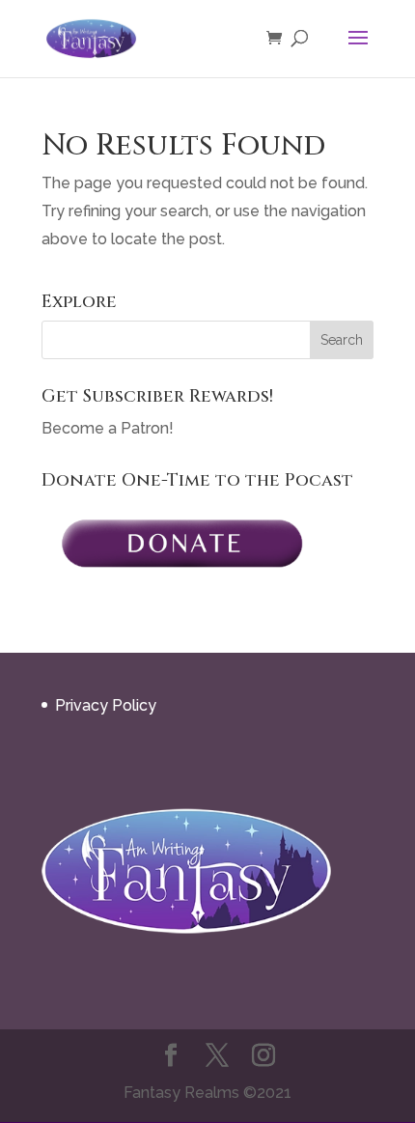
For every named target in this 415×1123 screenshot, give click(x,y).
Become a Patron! (108, 428)
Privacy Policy (105, 705)
